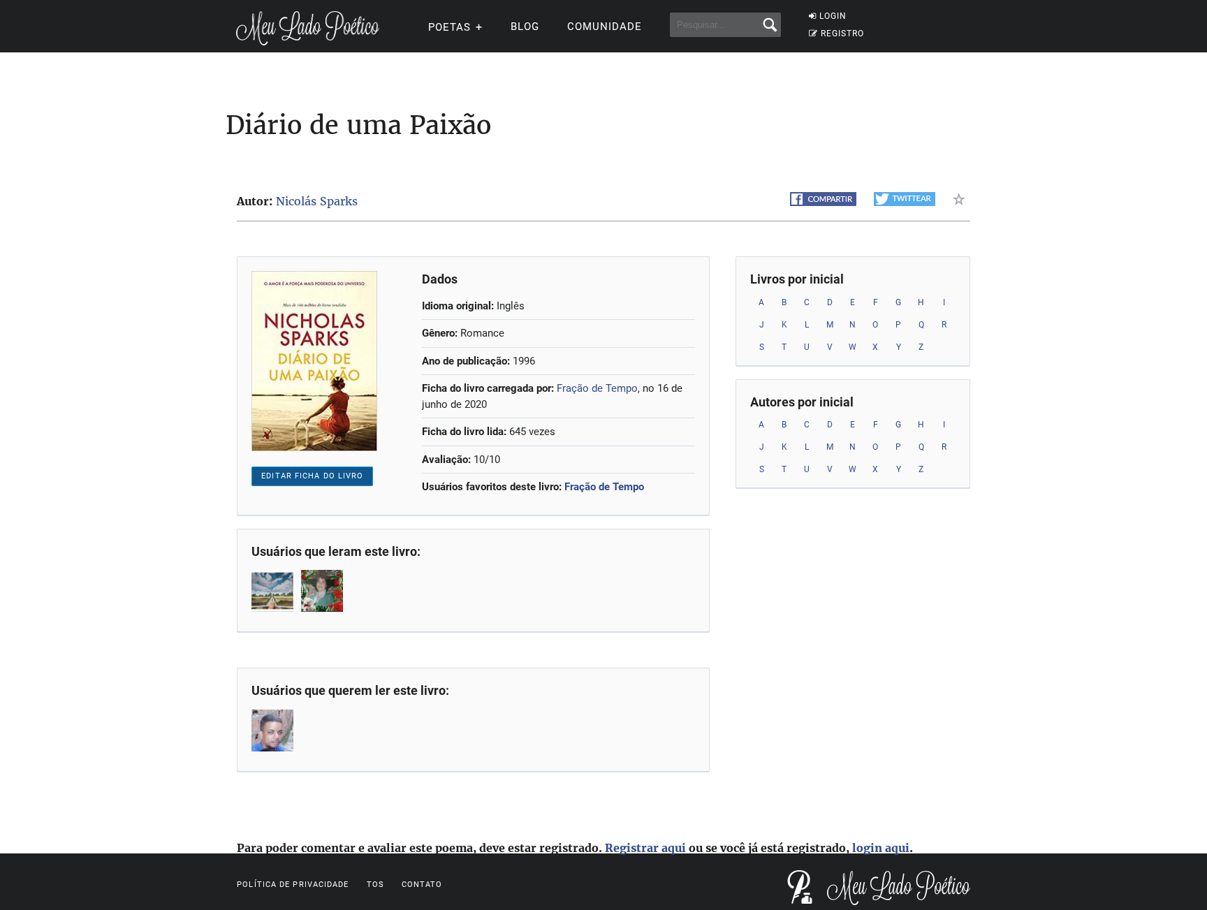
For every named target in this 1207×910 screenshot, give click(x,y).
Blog (525, 26)
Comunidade (604, 26)
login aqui (880, 848)
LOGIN (833, 16)
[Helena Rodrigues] (323, 591)
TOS (375, 884)
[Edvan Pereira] (273, 730)
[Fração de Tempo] (273, 591)
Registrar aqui (645, 848)
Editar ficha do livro (312, 475)
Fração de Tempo (597, 388)
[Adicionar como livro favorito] (961, 199)
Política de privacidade (293, 884)
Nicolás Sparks (317, 201)
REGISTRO (842, 33)
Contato (422, 884)
